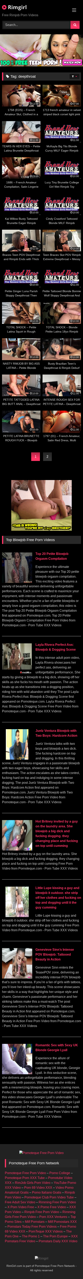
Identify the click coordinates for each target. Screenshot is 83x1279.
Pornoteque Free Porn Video (25, 1173)
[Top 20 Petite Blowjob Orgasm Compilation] (17, 582)
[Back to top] (70, 1267)
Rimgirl (16, 7)
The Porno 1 (31, 1236)
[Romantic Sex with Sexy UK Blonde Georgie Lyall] (17, 1073)
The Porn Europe (55, 1236)
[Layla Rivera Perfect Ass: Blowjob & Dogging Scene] (17, 672)
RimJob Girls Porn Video (32, 1182)
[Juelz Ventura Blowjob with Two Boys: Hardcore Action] (17, 758)
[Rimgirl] (41, 1258)
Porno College (59, 1173)
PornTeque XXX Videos (46, 1231)
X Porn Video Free (20, 1207)
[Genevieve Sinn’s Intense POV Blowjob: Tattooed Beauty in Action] (17, 977)
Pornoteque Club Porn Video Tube (49, 1197)
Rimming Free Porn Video (57, 1202)
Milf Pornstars (35, 1221)
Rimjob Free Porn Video (41, 1212)
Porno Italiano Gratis (46, 1192)
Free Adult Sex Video (20, 1202)
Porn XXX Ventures (53, 1217)
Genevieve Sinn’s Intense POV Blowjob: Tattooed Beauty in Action (54, 954)
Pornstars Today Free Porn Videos (32, 1226)
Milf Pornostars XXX (62, 1221)
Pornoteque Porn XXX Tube (25, 1178)
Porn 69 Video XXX (38, 1187)
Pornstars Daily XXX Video (58, 1241)
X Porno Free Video (51, 1207)
